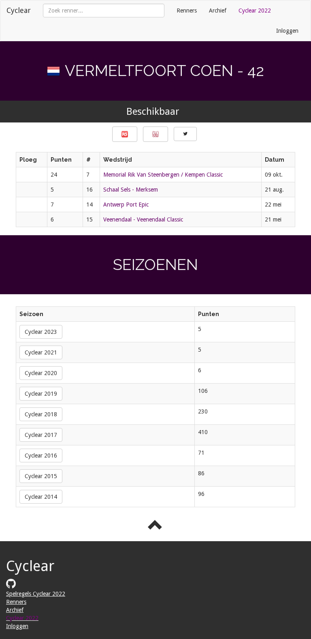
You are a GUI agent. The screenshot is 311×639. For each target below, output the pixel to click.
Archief (217, 10)
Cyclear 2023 (41, 332)
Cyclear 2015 (41, 476)
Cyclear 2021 (41, 352)
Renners (187, 10)
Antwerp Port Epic (126, 204)
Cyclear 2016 (41, 455)
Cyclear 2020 (41, 373)
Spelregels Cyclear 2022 (35, 593)
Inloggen (287, 30)
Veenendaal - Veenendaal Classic (143, 219)
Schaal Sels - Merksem (130, 189)
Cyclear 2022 (255, 10)
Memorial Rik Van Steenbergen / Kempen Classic (163, 174)
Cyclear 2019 (41, 393)
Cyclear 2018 (41, 414)
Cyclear (18, 10)
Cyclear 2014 (41, 496)
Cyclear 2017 (41, 435)
